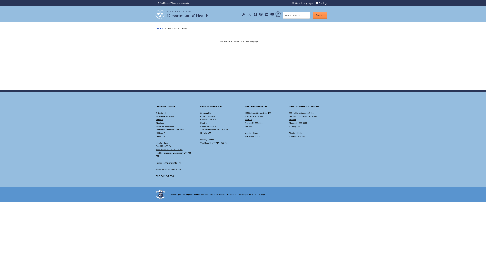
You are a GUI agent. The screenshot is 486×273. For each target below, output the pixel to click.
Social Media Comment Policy (168, 169)
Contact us (160, 136)
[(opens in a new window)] (244, 14)
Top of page (260, 194)
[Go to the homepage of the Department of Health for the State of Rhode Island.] (161, 14)
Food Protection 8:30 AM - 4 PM (169, 149)
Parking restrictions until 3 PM (168, 162)
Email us (159, 119)
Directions (160, 123)
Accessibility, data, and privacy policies (235, 194)
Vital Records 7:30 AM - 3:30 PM (214, 142)
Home (158, 28)
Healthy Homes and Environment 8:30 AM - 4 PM (175, 154)
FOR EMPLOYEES (164, 176)
